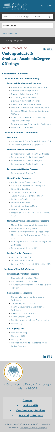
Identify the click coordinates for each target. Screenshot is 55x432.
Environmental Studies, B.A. (24, 173)
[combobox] (27, 16)
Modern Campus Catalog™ (33, 427)
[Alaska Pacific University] (27, 371)
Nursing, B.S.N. (18, 339)
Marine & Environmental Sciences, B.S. (29, 225)
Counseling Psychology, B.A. (24, 281)
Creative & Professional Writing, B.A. (28, 186)
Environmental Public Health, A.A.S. (28, 157)
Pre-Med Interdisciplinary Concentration (30, 320)
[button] (47, 6)
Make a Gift (30, 405)
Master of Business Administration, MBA (30, 108)
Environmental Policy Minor (24, 228)
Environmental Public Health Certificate (30, 154)
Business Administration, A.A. (25, 91)
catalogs (12, 424)
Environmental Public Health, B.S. (27, 161)
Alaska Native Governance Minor (27, 196)
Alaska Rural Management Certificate (29, 87)
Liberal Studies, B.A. (20, 189)
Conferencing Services (30, 410)
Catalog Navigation (13, 41)
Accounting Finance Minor (23, 97)
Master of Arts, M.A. (20, 209)
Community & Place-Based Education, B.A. (31, 141)
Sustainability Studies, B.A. (23, 192)
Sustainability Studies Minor (24, 206)
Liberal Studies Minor (21, 202)
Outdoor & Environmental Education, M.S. (31, 264)
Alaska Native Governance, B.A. (26, 182)
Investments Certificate (22, 127)
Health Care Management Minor (26, 104)
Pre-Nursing (16, 323)
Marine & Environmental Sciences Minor (30, 232)
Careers (27, 400)
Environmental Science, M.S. (24, 248)
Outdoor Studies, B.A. (21, 257)
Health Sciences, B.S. (21, 317)
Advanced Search (9, 34)
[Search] (50, 25)
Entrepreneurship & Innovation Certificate (31, 124)
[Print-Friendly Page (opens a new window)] (48, 49)
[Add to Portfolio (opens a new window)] (44, 49)
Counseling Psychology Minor (25, 278)
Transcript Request (31, 415)
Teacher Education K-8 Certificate (27, 145)
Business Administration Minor (25, 101)
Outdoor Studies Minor (22, 261)
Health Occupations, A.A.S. (24, 313)
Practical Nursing (19, 333)
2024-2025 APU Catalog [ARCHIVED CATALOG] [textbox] (26, 17)
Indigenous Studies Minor (23, 199)
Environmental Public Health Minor (27, 164)
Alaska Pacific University (15, 6)
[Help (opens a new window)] (51, 49)
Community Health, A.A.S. (23, 303)
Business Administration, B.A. (25, 94)
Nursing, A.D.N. (18, 336)
